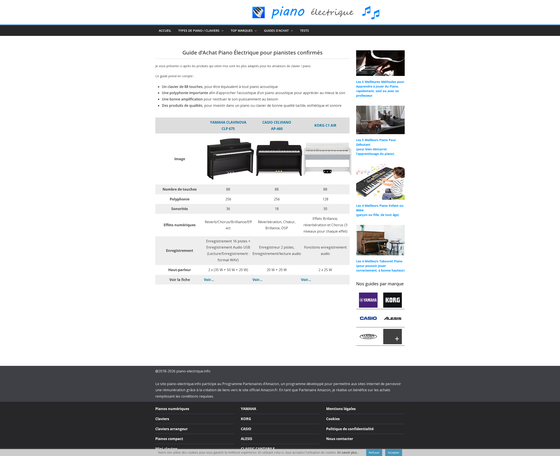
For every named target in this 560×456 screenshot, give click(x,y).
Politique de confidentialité (350, 428)
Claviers (162, 418)
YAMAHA (248, 408)
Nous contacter (339, 438)
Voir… (209, 279)
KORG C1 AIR (325, 125)
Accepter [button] (393, 452)
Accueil (165, 30)
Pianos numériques (172, 408)
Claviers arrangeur (171, 428)
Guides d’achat (276, 30)
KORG (246, 418)
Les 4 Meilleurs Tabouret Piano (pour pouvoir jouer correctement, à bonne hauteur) (380, 265)
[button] (221, 31)
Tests (304, 30)
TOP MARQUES (242, 30)
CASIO (246, 428)
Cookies (333, 418)
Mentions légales (341, 408)
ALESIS (246, 438)
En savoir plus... (348, 452)
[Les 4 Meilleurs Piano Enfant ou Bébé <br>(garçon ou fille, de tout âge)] (380, 182)
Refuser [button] (374, 452)
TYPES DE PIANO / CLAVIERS (198, 30)
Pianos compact (169, 438)
